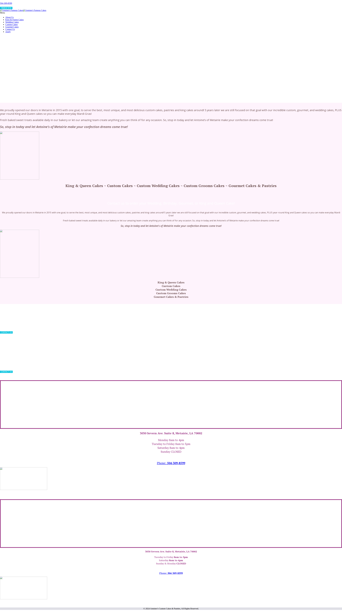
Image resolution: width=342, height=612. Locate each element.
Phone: (171, 463)
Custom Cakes (11, 24)
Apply (8, 32)
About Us (9, 17)
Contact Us (10, 29)
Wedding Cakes (12, 22)
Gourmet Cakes (12, 27)
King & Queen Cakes (14, 20)
